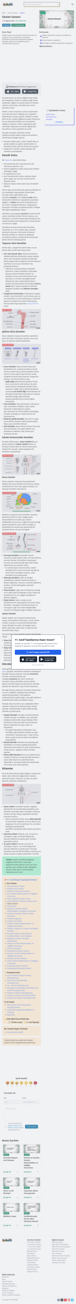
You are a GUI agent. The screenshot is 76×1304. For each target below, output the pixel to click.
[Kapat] (62, 637)
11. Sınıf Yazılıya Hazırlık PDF (38, 652)
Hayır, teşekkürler (38, 665)
